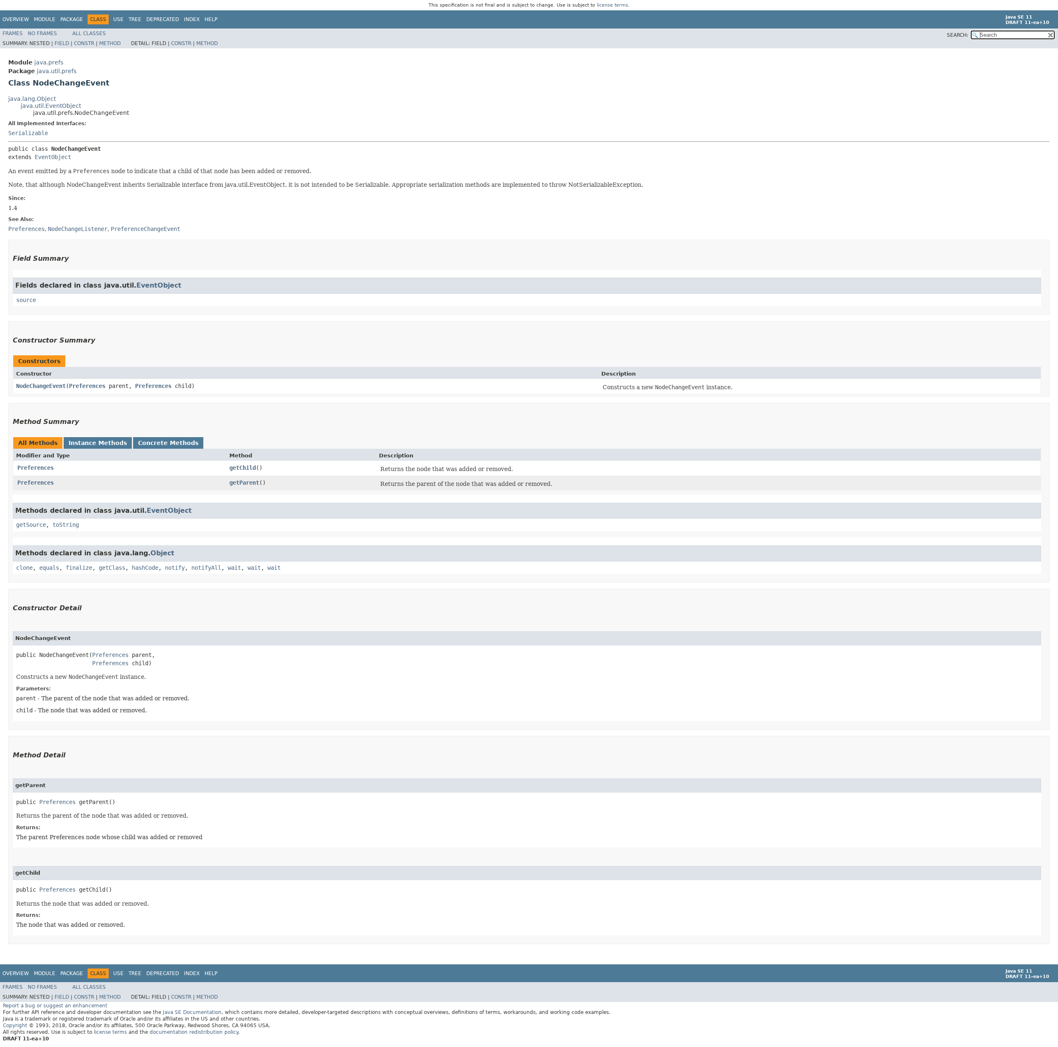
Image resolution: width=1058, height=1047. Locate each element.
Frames (12, 33)
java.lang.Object (32, 98)
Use (118, 19)
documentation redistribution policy (194, 1032)
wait (234, 567)
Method (110, 43)
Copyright (15, 1025)
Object (162, 553)
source (26, 300)
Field (62, 43)
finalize (79, 567)
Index (192, 19)
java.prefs (48, 62)
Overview (15, 19)
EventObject (53, 157)
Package (71, 19)
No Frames (42, 33)
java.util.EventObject (51, 105)
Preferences (87, 386)
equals (49, 567)
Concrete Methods (168, 443)
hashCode (145, 567)
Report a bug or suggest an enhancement (55, 1006)
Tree (135, 19)
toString (65, 524)
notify (175, 567)
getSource (31, 524)
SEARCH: (957, 35)
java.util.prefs (56, 71)
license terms (612, 5)
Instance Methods (98, 443)
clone (24, 567)
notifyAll (206, 567)
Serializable (28, 133)
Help (211, 19)
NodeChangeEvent (41, 386)
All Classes (89, 33)
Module (44, 19)
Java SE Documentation (192, 1012)
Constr (84, 43)
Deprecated (162, 19)
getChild (242, 467)
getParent (244, 482)
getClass (112, 567)
